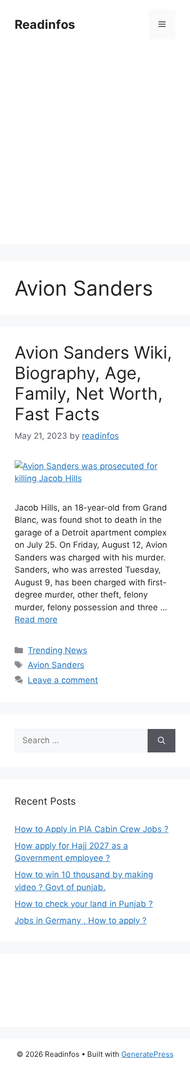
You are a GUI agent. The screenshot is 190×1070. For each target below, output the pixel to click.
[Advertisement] (95, 149)
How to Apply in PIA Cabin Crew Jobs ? (92, 829)
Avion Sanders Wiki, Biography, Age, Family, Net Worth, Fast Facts (93, 383)
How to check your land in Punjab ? (84, 904)
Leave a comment (63, 680)
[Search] (161, 740)
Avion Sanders (56, 665)
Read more (36, 619)
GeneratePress (147, 1054)
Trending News (57, 650)
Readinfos (45, 24)
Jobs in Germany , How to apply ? (81, 920)
